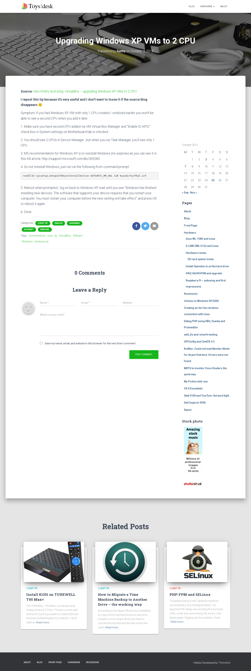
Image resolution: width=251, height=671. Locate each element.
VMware (77, 235)
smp (50, 235)
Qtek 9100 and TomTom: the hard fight (206, 395)
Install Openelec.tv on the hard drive (207, 266)
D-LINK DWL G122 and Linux (202, 245)
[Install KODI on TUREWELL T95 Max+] (54, 561)
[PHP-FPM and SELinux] (197, 561)
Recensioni (191, 293)
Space (187, 409)
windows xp (42, 241)
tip (55, 235)
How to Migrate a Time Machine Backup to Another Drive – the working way (122, 599)
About (223, 6)
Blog (192, 6)
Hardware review (196, 252)
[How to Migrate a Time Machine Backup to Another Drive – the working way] (125, 561)
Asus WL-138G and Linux (200, 238)
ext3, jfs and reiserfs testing (200, 334)
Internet (28, 229)
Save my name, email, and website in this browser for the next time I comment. (90, 343)
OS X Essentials (193, 388)
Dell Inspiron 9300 (195, 402)
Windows (44, 229)
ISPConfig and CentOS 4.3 (199, 341)
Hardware (206, 6)
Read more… (43, 622)
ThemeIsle (224, 662)
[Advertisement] (205, 112)
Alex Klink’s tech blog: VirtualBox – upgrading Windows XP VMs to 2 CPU (85, 91)
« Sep (185, 192)
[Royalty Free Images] (193, 440)
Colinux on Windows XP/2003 (201, 300)
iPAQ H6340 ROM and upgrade (204, 273)
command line (37, 235)
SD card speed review (201, 259)
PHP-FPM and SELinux (190, 594)
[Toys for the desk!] (37, 6)
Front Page (190, 225)
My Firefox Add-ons (196, 381)
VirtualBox (65, 235)
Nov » (193, 192)
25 (212, 180)
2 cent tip (43, 223)
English (58, 223)
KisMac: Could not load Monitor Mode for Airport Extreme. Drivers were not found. (207, 355)
